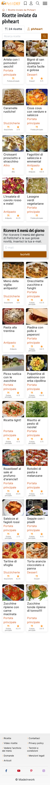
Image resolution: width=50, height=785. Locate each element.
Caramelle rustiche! (10, 109)
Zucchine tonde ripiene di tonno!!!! (36, 607)
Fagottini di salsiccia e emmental (35, 158)
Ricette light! (12, 420)
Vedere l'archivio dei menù (11, 749)
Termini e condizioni (32, 749)
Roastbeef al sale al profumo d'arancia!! (12, 474)
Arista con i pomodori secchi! (11, 63)
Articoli (7, 760)
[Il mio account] (31, 3)
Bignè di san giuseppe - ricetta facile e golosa (35, 65)
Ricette (7, 738)
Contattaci (34, 738)
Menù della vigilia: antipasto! (11, 284)
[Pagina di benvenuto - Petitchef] (3, 9)
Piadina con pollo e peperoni (35, 331)
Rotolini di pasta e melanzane (34, 472)
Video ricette (10, 743)
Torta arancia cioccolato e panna (36, 565)
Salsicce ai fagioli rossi (11, 520)
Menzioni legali (36, 755)
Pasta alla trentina (10, 329)
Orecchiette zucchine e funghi (35, 284)
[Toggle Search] (37, 3)
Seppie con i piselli (35, 520)
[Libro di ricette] (25, 3)
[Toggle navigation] (45, 3)
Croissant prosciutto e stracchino (11, 158)
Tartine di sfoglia (10, 563)
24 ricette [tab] (15, 29)
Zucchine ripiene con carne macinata (11, 609)
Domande (9, 755)
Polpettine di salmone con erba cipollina (36, 377)
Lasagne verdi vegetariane (35, 200)
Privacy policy (36, 743)
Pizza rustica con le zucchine (12, 377)
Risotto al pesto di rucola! (33, 423)
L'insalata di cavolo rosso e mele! (12, 200)
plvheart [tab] (36, 29)
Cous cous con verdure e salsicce (36, 111)
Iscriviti (25, 254)
